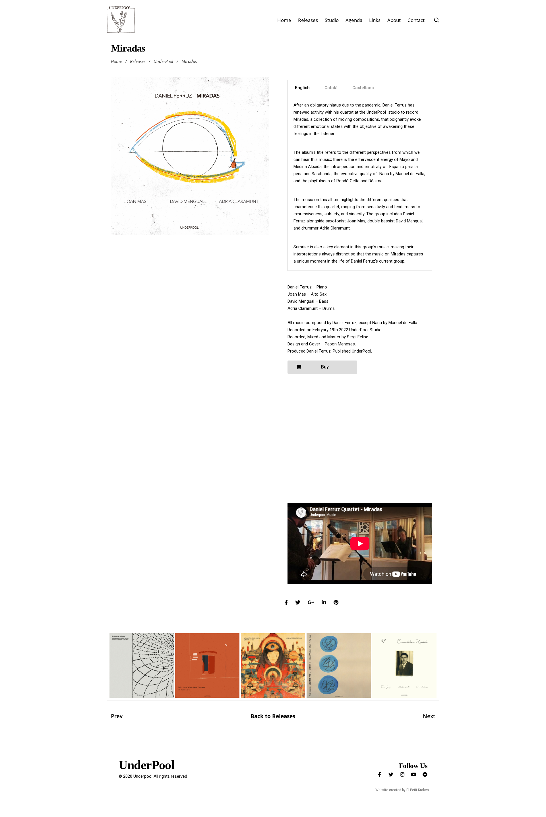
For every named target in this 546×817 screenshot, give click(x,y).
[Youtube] (413, 774)
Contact (416, 20)
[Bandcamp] (425, 774)
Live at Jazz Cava (207, 672)
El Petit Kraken (417, 790)
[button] (322, 367)
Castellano (363, 87)
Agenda (354, 20)
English (302, 87)
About (394, 20)
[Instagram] (402, 774)
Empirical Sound (142, 672)
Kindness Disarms (273, 672)
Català (331, 87)
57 (404, 672)
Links (374, 20)
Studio (332, 20)
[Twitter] (390, 774)
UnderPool (163, 61)
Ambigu (339, 672)
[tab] (302, 88)
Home (284, 20)
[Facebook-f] (379, 774)
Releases (308, 20)
